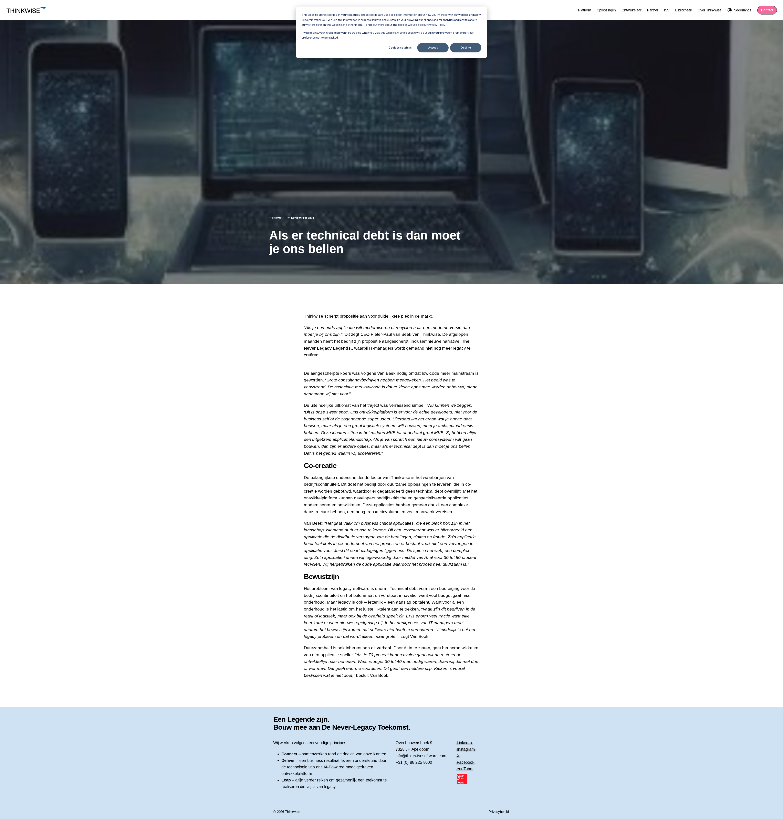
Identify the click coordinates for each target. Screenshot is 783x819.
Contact (767, 10)
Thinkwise (277, 218)
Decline (466, 47)
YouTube (464, 769)
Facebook (465, 762)
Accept (433, 47)
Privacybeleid (499, 812)
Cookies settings (400, 47)
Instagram (466, 749)
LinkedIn (464, 742)
